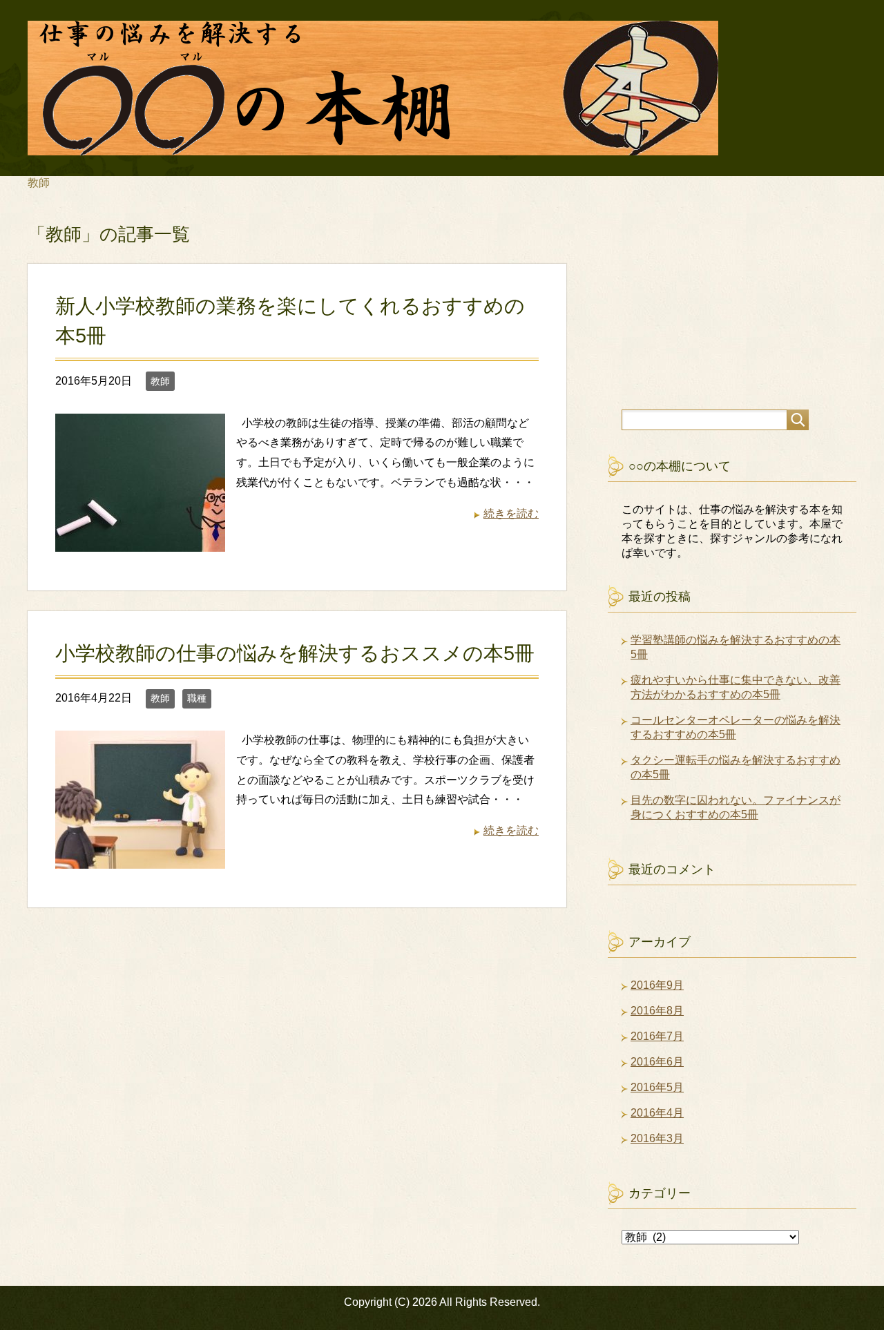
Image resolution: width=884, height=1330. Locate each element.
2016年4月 (657, 1113)
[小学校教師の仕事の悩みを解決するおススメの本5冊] (140, 858)
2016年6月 (657, 1062)
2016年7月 (657, 1036)
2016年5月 (657, 1087)
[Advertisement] (711, 319)
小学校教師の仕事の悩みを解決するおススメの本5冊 (295, 653)
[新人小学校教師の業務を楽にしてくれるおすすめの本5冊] (140, 541)
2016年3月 (657, 1138)
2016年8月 (657, 1010)
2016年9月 (657, 985)
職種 (196, 698)
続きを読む (511, 513)
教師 (160, 381)
